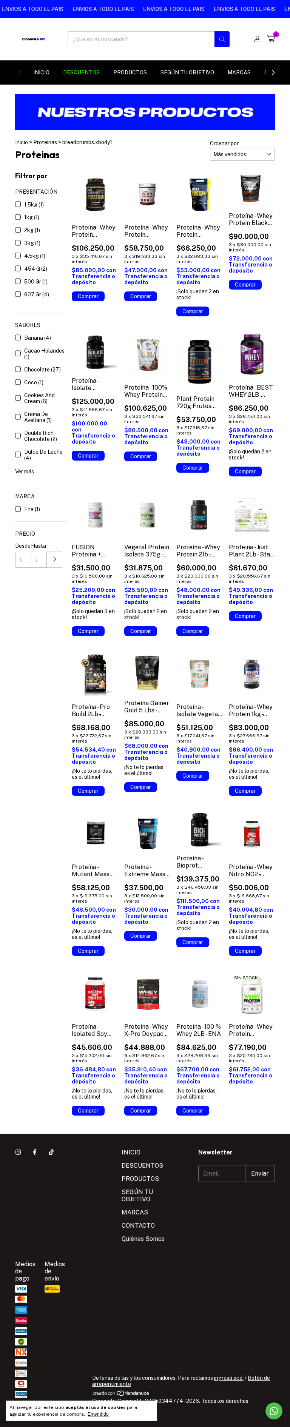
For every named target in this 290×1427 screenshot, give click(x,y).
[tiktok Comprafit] (51, 1152)
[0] (271, 39)
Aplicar (55, 560)
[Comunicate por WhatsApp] (273, 1410)
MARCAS (239, 72)
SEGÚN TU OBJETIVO (187, 72)
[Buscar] (222, 39)
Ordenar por (224, 143)
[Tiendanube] (121, 1395)
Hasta (38, 546)
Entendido (98, 1414)
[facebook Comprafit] (35, 1152)
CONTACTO (138, 1225)
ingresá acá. (229, 1378)
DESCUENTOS (81, 72)
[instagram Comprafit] (18, 1152)
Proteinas (45, 142)
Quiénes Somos (143, 1238)
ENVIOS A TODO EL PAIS (92, 9)
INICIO (41, 72)
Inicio (21, 142)
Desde (23, 546)
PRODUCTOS (130, 72)
